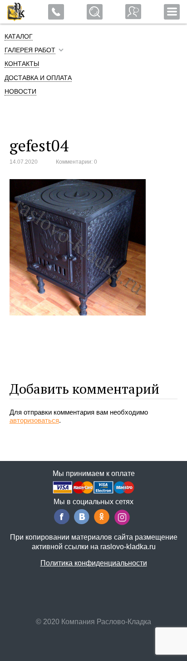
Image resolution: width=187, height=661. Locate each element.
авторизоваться (34, 420)
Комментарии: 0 (76, 162)
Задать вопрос (133, 11)
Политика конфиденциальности (93, 563)
